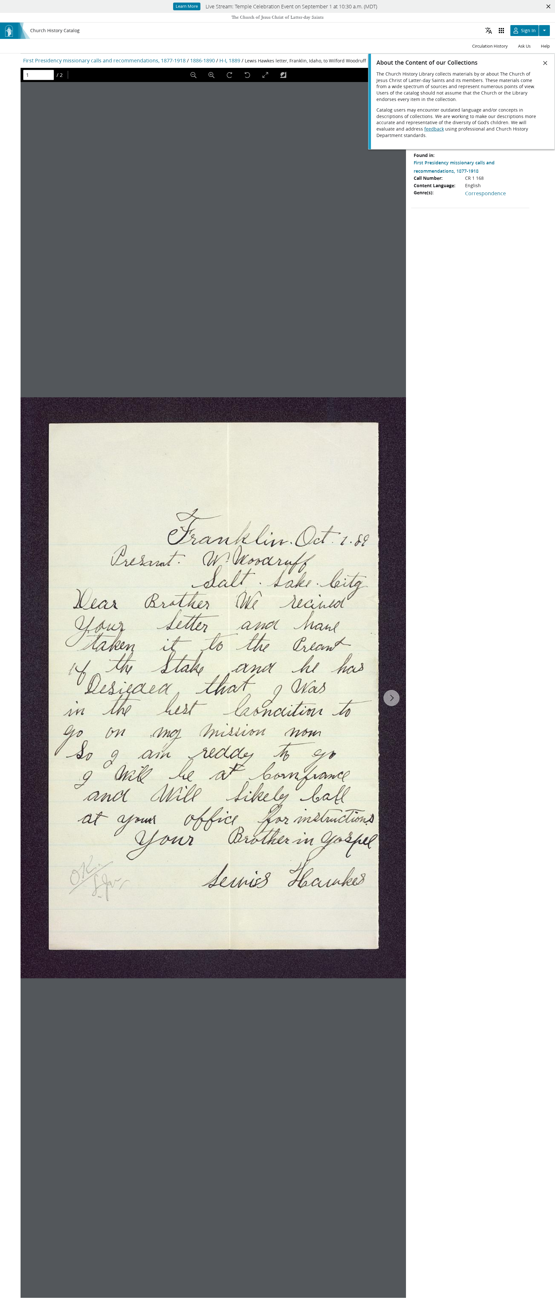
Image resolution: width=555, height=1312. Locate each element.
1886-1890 (202, 60)
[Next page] (391, 698)
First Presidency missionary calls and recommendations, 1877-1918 (104, 60)
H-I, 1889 (229, 60)
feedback (434, 129)
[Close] (545, 63)
